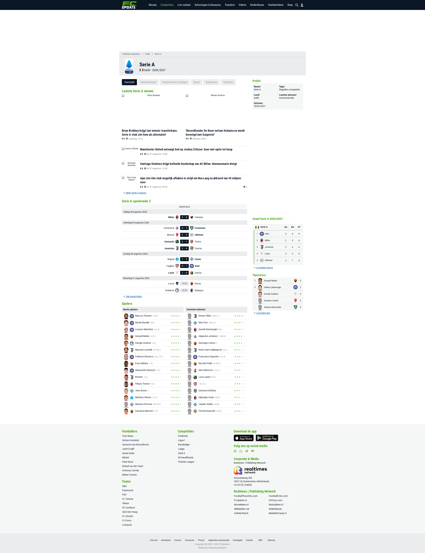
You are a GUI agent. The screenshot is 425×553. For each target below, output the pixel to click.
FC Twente (127, 499)
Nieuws (153, 4)
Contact (177, 540)
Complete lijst (263, 313)
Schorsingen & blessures (208, 4)
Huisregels (237, 540)
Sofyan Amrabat (130, 440)
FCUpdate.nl (240, 500)
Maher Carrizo (129, 474)
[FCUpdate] (129, 5)
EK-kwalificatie (185, 457)
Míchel (125, 457)
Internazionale (286, 98)
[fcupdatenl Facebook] (235, 451)
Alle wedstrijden (133, 296)
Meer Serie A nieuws (135, 193)
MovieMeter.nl (241, 504)
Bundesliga (184, 444)
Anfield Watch (241, 513)
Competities (167, 4)
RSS (260, 540)
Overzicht (129, 82)
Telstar (125, 503)
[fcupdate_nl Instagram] (241, 451)
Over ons (154, 540)
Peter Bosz (127, 461)
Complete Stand (264, 267)
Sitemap (271, 540)
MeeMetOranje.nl (277, 513)
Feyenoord (127, 490)
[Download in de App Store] (244, 438)
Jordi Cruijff (128, 449)
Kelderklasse (257, 4)
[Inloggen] (300, 5)
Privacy (201, 540)
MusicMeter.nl (276, 504)
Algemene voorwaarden (219, 540)
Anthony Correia (130, 470)
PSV (124, 494)
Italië (147, 54)
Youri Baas (127, 436)
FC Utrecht (127, 516)
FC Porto (126, 520)
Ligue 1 (182, 440)
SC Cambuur (128, 507)
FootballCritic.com (278, 496)
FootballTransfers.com (245, 496)
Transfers (230, 4)
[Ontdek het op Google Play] (267, 438)
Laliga (181, 449)
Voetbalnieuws (148, 82)
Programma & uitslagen (174, 82)
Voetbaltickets (275, 4)
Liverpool (127, 524)
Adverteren (166, 540)
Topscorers (211, 82)
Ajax (124, 486)
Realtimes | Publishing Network (212, 548)
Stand (196, 82)
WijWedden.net (241, 509)
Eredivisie (183, 436)
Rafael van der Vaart (132, 466)
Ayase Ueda (128, 453)
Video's (242, 4)
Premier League (186, 461)
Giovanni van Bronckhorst (135, 444)
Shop (290, 4)
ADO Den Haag (129, 512)
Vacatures (189, 540)
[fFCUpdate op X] (247, 451)
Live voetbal (184, 4)
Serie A (158, 54)
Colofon (249, 540)
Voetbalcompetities (131, 54)
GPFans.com (275, 500)
